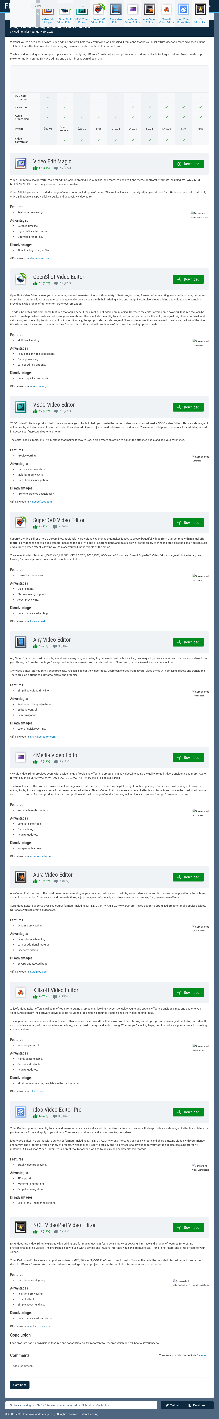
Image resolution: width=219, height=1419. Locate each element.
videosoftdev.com (41, 501)
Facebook (199, 1405)
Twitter (174, 1405)
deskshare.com (39, 258)
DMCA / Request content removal (56, 1405)
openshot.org (38, 386)
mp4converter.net (41, 856)
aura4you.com (38, 971)
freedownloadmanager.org (39, 1414)
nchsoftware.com (40, 1326)
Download (191, 164)
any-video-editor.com (43, 736)
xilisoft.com (37, 1091)
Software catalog (20, 1405)
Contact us (103, 1405)
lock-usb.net (37, 621)
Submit (86, 1405)
